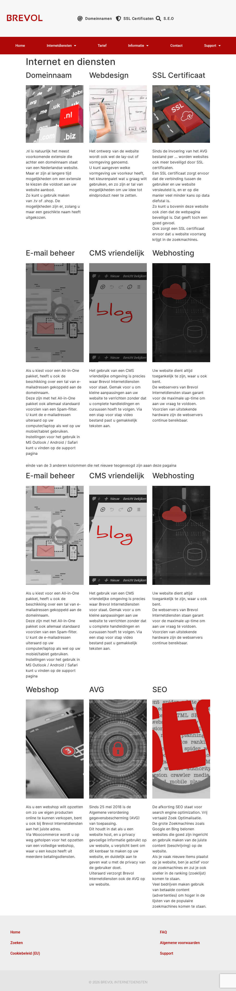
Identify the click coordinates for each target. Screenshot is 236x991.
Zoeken (16, 943)
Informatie (136, 46)
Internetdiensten (59, 46)
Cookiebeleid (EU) (25, 953)
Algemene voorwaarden (180, 943)
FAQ (163, 932)
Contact (176, 46)
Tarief (102, 46)
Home (20, 46)
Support (210, 46)
